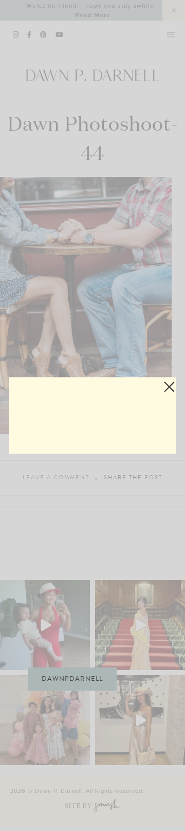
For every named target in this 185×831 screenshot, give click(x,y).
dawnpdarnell (72, 679)
